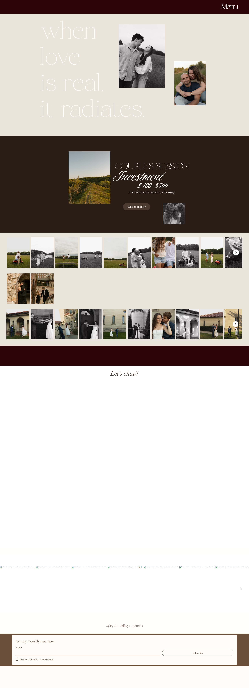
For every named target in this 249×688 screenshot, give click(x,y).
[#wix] (127, 560)
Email (19, 647)
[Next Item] (236, 252)
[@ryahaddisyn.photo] (123, 560)
